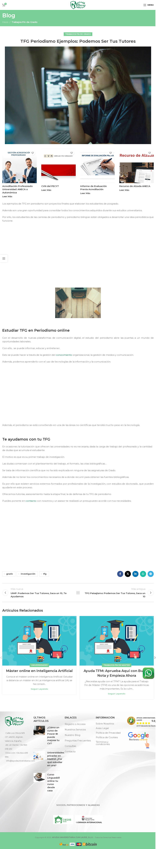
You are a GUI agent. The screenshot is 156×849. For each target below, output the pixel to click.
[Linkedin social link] (135, 574)
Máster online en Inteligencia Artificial (39, 671)
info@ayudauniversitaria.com (20, 760)
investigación (28, 574)
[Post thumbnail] (39, 736)
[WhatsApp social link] (143, 574)
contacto (31, 500)
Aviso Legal (102, 728)
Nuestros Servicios (75, 729)
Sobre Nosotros (105, 723)
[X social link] (128, 574)
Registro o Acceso (75, 724)
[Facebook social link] (120, 574)
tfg (44, 574)
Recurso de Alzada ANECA (134, 186)
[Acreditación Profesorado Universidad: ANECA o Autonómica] (19, 166)
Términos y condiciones (103, 743)
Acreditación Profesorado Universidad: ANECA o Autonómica (17, 189)
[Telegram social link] (151, 574)
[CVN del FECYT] (58, 166)
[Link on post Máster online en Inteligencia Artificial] (39, 641)
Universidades (39, 665)
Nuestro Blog (72, 735)
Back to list (78, 593)
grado (9, 574)
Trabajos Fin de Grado (24, 22)
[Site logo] (78, 4)
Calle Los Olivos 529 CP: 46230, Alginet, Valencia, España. (15, 737)
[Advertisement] (79, 254)
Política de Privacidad (108, 732)
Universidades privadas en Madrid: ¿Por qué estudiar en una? (55, 759)
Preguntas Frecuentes (78, 740)
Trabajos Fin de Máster (116, 665)
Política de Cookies (107, 737)
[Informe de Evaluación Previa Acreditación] (97, 166)
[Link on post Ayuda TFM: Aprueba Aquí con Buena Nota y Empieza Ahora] (117, 641)
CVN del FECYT (50, 186)
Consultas (70, 746)
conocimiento (64, 354)
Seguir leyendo (39, 689)
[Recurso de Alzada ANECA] (136, 166)
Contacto (70, 751)
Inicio (5, 22)
